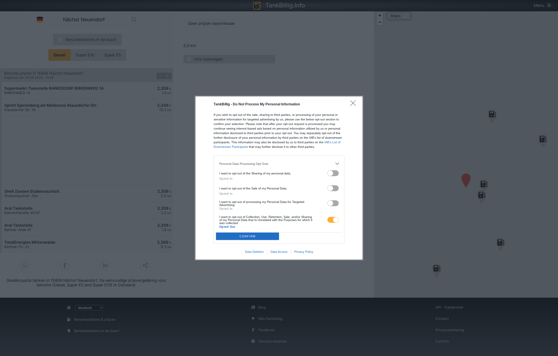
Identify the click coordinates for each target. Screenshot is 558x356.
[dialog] (279, 178)
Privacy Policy (303, 251)
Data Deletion (254, 251)
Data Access (279, 251)
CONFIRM (248, 236)
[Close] (354, 104)
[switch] (333, 173)
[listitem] (279, 163)
